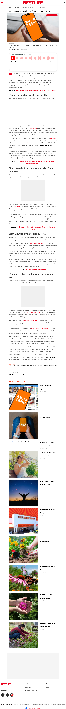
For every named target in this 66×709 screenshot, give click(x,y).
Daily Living (17, 7)
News (11, 374)
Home (10, 7)
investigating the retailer (34, 312)
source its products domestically (39, 243)
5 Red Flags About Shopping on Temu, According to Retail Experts (36, 90)
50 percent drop (25, 143)
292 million (33, 128)
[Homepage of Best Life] (6, 684)
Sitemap (47, 684)
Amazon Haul (16, 206)
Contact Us (27, 687)
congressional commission (30, 320)
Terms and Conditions (30, 690)
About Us (27, 684)
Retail (21, 374)
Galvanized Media (26, 704)
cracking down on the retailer (39, 328)
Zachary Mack (15, 49)
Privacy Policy (49, 687)
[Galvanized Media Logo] (6, 704)
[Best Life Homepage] (33, 3)
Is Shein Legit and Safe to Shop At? (36, 269)
